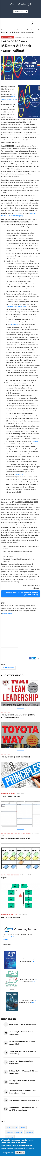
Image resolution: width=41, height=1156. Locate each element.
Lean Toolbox (26, 833)
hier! (33, 961)
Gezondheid (29, 1132)
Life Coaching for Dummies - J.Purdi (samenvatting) (21, 1033)
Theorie (13, 793)
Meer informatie (28, 1148)
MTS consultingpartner (18, 937)
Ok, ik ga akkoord (8, 1153)
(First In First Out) (16, 307)
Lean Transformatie (16, 833)
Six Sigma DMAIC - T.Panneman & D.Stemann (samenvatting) (24, 1072)
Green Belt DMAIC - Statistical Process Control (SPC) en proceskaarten (23, 1109)
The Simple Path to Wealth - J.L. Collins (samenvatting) (22, 1082)
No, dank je (20, 1152)
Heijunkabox (19, 474)
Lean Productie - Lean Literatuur (17, 30)
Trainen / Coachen (11, 1127)
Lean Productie (33, 30)
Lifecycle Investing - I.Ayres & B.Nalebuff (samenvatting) (22, 1052)
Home (3, 30)
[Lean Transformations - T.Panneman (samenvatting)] (11, 980)
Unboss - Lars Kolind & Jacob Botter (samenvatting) (21, 1062)
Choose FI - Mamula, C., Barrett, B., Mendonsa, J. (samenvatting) (22, 1091)
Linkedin (6, 939)
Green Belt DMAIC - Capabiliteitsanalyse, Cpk (24, 1100)
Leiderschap (9, 1137)
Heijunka (35, 441)
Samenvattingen (8, 668)
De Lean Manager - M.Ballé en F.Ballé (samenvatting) (22, 594)
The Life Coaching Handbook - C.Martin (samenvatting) (22, 1042)
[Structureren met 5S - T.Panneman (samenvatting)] (11, 1001)
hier (36, 959)
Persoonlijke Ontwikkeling (14, 1132)
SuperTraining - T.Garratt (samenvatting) (22, 1024)
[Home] (20, 4)
